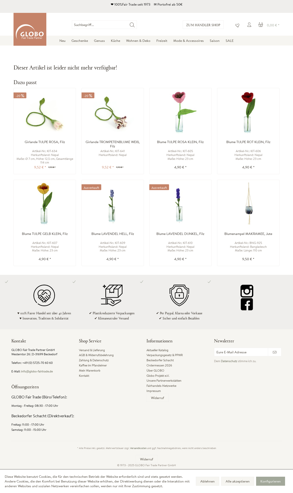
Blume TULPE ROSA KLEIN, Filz (180, 142)
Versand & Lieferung (92, 350)
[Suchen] (132, 24)
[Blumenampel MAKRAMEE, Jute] (248, 203)
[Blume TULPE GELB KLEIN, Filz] (45, 203)
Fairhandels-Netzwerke (161, 386)
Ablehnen (207, 481)
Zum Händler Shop (203, 24)
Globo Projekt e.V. (157, 376)
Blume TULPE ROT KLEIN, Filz (248, 142)
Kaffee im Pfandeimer (93, 365)
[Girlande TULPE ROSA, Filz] (45, 111)
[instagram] (246, 291)
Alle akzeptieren (238, 481)
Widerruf (157, 397)
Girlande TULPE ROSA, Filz (45, 142)
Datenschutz (229, 361)
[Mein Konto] (250, 24)
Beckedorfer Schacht (160, 360)
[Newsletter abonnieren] (274, 352)
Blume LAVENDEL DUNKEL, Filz (180, 233)
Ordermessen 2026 (159, 365)
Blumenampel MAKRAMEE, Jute (248, 233)
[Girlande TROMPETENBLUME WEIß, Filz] (113, 111)
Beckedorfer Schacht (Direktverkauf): (42, 416)
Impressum (153, 391)
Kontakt (84, 376)
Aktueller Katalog (157, 350)
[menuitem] (137, 24)
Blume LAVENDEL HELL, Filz (112, 233)
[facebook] (246, 304)
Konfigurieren (270, 481)
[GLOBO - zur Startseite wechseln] (30, 29)
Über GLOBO (155, 370)
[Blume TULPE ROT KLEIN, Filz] (248, 111)
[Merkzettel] (236, 24)
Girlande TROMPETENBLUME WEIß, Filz (113, 144)
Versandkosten (138, 448)
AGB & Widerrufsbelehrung (96, 355)
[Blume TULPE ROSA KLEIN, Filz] (180, 111)
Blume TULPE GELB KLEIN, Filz (45, 233)
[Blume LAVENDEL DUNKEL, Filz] (180, 203)
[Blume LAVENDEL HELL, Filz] (113, 203)
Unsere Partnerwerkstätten (163, 380)
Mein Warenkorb (89, 370)
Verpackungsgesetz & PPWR (164, 355)
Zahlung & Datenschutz (94, 360)
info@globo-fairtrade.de (37, 371)
